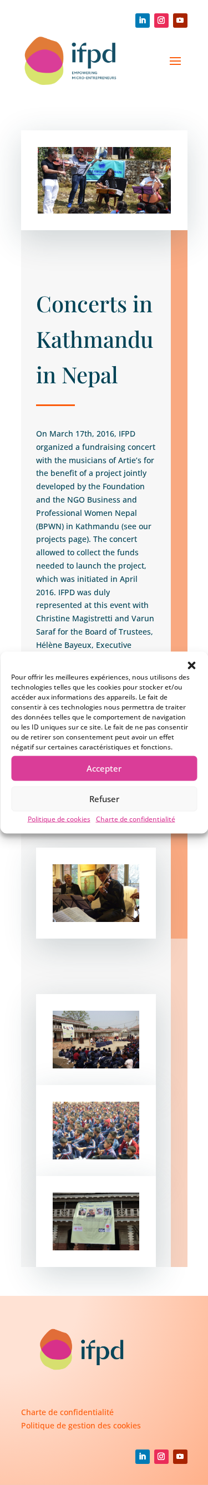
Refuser (104, 798)
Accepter (104, 768)
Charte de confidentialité (135, 818)
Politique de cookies (59, 818)
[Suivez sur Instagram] (161, 20)
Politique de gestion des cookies (81, 1425)
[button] (191, 665)
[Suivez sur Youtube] (180, 20)
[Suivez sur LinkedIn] (142, 20)
